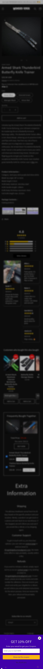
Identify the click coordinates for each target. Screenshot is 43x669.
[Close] (39, 638)
